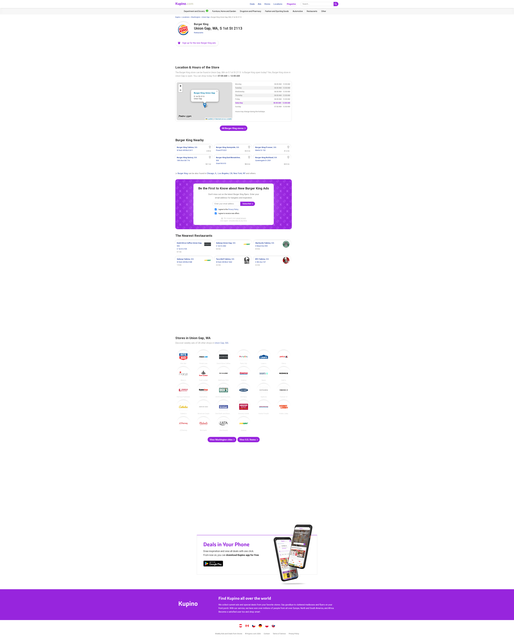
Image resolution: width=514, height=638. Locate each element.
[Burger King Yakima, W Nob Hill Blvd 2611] (193, 149)
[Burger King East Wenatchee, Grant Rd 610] (233, 160)
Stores (267, 4)
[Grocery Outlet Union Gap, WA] (244, 407)
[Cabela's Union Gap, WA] (183, 407)
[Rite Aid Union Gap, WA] (183, 357)
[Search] (336, 4)
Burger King (182, 173)
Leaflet (210, 119)
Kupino (177, 17)
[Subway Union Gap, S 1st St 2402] (233, 247)
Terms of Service (279, 634)
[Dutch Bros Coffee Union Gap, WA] (223, 357)
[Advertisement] (233, 55)
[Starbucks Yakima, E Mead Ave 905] (272, 247)
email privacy (241, 218)
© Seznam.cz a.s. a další (223, 119)
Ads (259, 4)
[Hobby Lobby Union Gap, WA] (284, 407)
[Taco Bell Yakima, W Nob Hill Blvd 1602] (233, 262)
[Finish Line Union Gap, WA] (203, 357)
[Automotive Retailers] (298, 11)
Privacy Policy (233, 209)
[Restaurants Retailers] (312, 11)
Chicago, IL (212, 173)
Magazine (291, 4)
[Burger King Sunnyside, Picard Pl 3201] (233, 149)
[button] (197, 43)
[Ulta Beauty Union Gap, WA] (223, 424)
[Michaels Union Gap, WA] (203, 424)
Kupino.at (241, 626)
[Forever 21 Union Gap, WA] (284, 391)
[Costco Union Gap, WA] (244, 374)
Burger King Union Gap (204, 93)
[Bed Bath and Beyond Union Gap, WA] (223, 407)
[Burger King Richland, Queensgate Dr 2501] (272, 160)
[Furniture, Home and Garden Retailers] (224, 11)
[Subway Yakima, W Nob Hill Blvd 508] (193, 262)
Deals (252, 4)
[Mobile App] (213, 564)
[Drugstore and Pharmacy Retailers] (250, 11)
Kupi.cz (254, 626)
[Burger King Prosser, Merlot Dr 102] (272, 149)
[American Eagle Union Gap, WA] (203, 407)
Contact (267, 634)
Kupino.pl (267, 626)
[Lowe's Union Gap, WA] (264, 357)
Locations (277, 4)
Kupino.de (260, 626)
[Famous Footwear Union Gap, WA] (183, 391)
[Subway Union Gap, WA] (244, 424)
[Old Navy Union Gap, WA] (244, 391)
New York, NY (239, 173)
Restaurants (198, 33)
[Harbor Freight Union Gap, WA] (264, 407)
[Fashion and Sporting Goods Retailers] (277, 11)
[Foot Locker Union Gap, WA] (203, 374)
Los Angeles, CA (225, 173)
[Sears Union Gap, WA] (264, 374)
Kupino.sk (273, 626)
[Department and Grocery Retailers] (196, 11)
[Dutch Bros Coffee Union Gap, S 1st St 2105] (193, 247)
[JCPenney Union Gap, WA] (183, 424)
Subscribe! (247, 204)
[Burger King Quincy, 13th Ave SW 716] (193, 160)
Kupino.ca (247, 626)
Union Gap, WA (221, 343)
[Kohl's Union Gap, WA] (284, 374)
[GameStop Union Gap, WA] (203, 391)
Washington (195, 17)
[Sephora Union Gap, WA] (264, 391)
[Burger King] (183, 30)
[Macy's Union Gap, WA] (183, 374)
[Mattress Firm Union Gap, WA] (223, 374)
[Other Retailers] (323, 11)
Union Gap (205, 17)
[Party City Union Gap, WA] (244, 357)
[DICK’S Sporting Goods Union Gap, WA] (223, 391)
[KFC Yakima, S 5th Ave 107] (272, 262)
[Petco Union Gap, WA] (284, 357)
